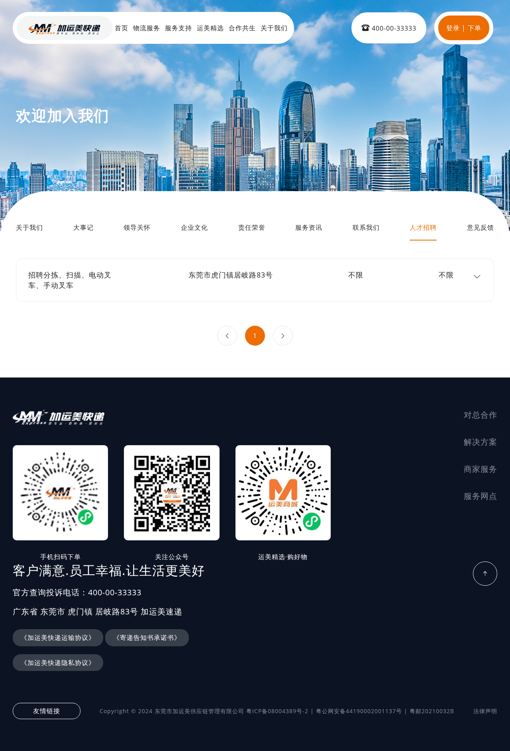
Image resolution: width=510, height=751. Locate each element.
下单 (474, 27)
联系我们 (366, 227)
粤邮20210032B (432, 711)
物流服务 (146, 27)
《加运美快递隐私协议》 (58, 662)
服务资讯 (308, 227)
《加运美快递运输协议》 (58, 637)
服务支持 (178, 27)
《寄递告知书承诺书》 (147, 637)
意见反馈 (480, 227)
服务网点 (480, 496)
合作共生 (242, 27)
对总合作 (480, 414)
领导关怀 (137, 227)
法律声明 (485, 711)
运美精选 (210, 27)
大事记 (83, 227)
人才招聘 (423, 227)
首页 (121, 27)
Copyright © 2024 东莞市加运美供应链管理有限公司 (172, 711)
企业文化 (194, 227)
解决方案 (480, 441)
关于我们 (274, 27)
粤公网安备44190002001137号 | (362, 711)
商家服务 (480, 469)
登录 (453, 27)
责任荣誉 (251, 227)
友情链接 (46, 710)
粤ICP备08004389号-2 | (280, 711)
